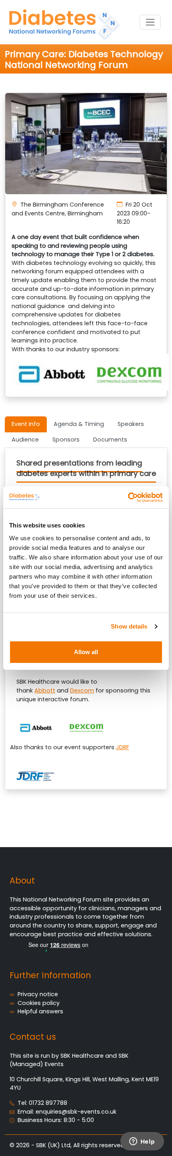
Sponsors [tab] (66, 440)
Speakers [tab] (131, 424)
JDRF (122, 747)
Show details (129, 626)
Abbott (44, 690)
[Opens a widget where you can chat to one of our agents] (142, 1142)
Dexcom (82, 690)
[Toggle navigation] (150, 22)
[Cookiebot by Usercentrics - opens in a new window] (128, 497)
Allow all (86, 652)
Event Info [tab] (26, 424)
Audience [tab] (25, 440)
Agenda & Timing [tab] (79, 424)
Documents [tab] (110, 440)
